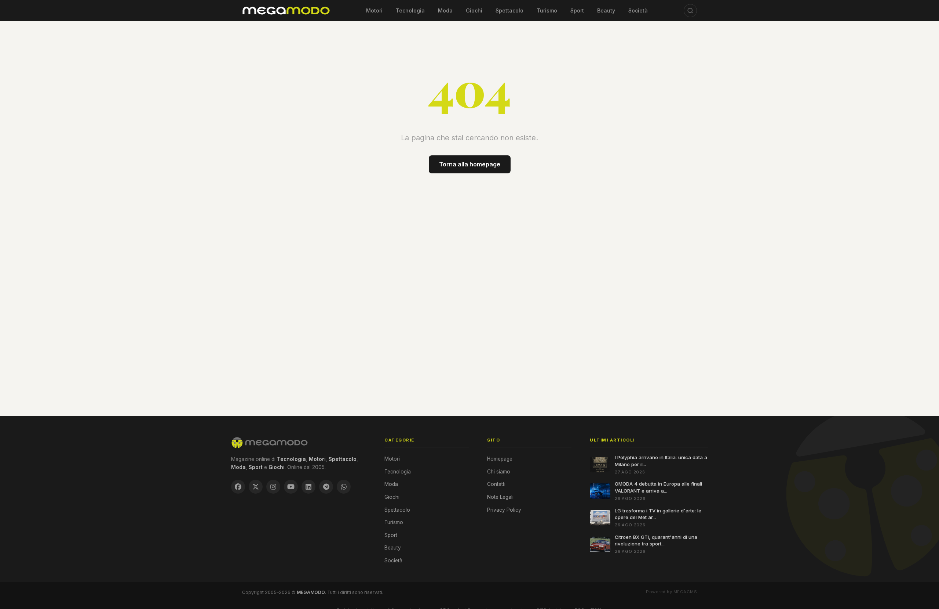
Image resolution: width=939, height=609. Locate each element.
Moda (445, 10)
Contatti (496, 484)
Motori (374, 10)
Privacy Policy (504, 510)
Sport (577, 10)
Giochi (474, 10)
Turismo (547, 10)
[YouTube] (291, 487)
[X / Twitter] (256, 487)
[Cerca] (690, 10)
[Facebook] (238, 487)
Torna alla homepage (469, 164)
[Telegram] (326, 487)
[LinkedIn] (308, 487)
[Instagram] (273, 487)
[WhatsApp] (344, 487)
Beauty (606, 10)
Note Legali (500, 497)
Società (638, 10)
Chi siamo (498, 472)
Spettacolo (509, 10)
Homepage (499, 459)
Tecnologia (410, 10)
